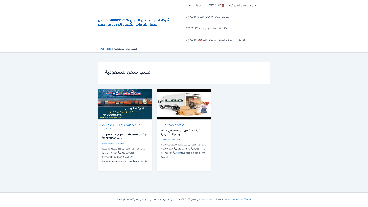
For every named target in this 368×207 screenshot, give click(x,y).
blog (188, 5)
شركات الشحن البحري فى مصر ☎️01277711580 (232, 5)
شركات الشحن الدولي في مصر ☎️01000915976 (209, 40)
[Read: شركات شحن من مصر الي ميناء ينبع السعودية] (184, 104)
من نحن (241, 40)
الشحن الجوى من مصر (129, 125)
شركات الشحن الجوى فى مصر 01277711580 (207, 28)
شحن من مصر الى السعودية (174, 125)
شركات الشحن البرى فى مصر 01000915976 (207, 17)
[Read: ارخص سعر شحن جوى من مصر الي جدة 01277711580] (125, 104)
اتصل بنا (199, 5)
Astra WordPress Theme (239, 200)
